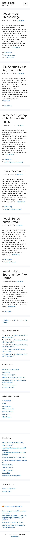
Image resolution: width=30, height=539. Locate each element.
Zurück (5, 320)
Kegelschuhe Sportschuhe (10, 369)
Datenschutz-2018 (8, 387)
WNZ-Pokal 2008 (7, 467)
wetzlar (19, 209)
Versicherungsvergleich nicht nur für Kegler (14, 118)
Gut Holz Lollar (7, 401)
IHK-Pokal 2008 (7, 465)
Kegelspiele (6, 372)
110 (26, 320)
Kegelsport (8, 311)
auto (6, 162)
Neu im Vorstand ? (14, 171)
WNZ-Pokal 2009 (8, 445)
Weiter (6, 322)
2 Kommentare (9, 57)
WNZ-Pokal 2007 (7, 470)
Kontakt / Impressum (9, 385)
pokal (6, 262)
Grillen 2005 (6, 473)
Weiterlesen (16, 47)
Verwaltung (8, 207)
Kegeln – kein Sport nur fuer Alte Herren (14, 275)
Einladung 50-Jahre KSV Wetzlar (12, 522)
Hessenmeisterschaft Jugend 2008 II (14, 457)
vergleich (11, 162)
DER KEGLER (8, 3)
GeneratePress (15, 536)
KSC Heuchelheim (8, 409)
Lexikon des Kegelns (9, 375)
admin (4, 349)
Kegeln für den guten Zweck (12, 220)
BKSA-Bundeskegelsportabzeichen (13, 377)
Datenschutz (6, 491)
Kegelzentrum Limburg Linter (11, 475)
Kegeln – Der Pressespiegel (11, 15)
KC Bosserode (6, 406)
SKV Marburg (6, 417)
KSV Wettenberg (7, 411)
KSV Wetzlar (6, 414)
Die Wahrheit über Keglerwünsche (14, 68)
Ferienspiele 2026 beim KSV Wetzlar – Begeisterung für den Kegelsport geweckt (14, 518)
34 (21, 320)
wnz (15, 262)
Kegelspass (8, 259)
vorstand (13, 209)
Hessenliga (8, 52)
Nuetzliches (8, 106)
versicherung (19, 162)
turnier (11, 262)
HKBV (4, 403)
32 (15, 320)
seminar (7, 209)
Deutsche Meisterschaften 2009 (12, 442)
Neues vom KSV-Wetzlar (13, 506)
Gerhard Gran (6, 354)
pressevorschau (10, 55)
